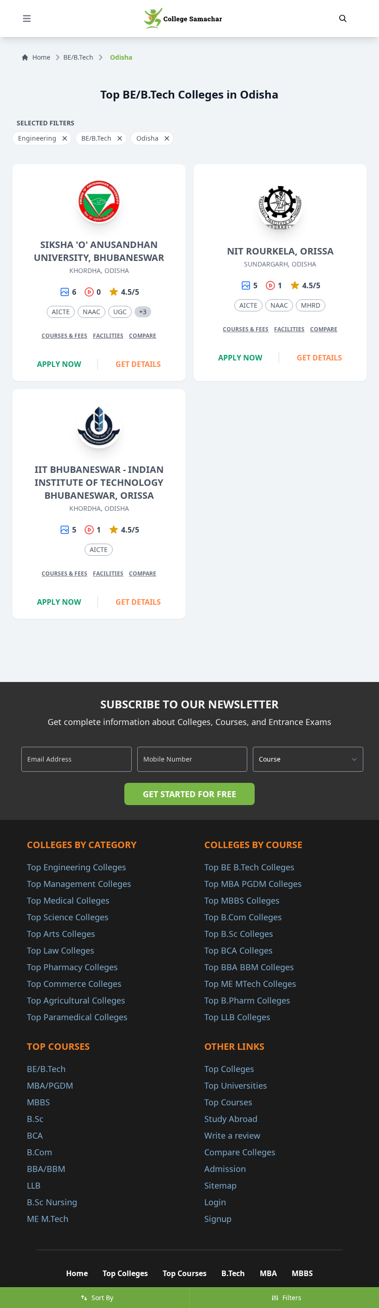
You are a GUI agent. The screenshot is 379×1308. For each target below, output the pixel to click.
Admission (225, 1168)
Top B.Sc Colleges (238, 933)
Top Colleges (229, 1068)
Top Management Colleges (79, 883)
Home (41, 57)
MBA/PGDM (50, 1085)
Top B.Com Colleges (243, 917)
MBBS (38, 1102)
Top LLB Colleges (237, 1017)
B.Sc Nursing (52, 1202)
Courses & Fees (64, 336)
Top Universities (235, 1085)
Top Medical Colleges (68, 900)
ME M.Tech (47, 1218)
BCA (35, 1135)
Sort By (102, 1297)
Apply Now (59, 364)
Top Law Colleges (60, 950)
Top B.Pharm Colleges (247, 1000)
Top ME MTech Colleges (250, 983)
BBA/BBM (46, 1168)
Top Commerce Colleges (74, 983)
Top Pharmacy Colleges (72, 967)
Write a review (232, 1135)
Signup (218, 1218)
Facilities (108, 336)
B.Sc (35, 1118)
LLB (34, 1185)
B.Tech (233, 1273)
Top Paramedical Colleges (77, 1017)
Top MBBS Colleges (242, 900)
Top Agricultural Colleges (76, 1000)
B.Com (39, 1152)
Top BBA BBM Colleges (249, 967)
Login (215, 1202)
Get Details (138, 364)
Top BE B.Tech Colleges (249, 867)
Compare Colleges (239, 1152)
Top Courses (228, 1102)
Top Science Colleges (68, 917)
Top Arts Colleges (61, 933)
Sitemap (220, 1185)
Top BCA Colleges (238, 950)
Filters (291, 1297)
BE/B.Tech (78, 57)
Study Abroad (230, 1118)
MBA (268, 1273)
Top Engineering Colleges (76, 867)
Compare (142, 336)
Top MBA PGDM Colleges (253, 883)
